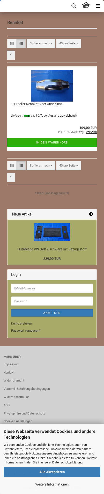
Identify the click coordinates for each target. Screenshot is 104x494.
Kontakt (9, 372)
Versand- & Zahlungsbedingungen (27, 388)
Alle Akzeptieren (52, 472)
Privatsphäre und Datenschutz (24, 413)
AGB (7, 405)
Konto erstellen (21, 323)
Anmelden (52, 313)
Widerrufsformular (16, 397)
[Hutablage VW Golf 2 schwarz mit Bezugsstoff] (52, 232)
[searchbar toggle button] (74, 6)
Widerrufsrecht (14, 380)
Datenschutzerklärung (67, 462)
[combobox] (41, 43)
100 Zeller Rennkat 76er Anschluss (36, 104)
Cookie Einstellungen (18, 421)
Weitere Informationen (52, 484)
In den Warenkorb (52, 142)
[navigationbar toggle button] (98, 6)
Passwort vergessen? (26, 330)
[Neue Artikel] (91, 214)
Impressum (11, 364)
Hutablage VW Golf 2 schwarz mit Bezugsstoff (52, 249)
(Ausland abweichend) (62, 115)
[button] (12, 43)
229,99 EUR (52, 259)
